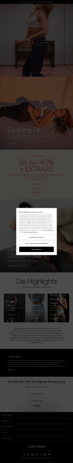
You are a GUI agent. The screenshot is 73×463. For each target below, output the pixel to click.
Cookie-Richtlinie (48, 230)
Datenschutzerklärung (30, 232)
